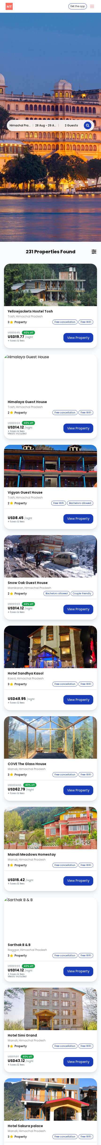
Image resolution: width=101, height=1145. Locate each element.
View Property (78, 337)
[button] (50, 285)
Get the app (77, 6)
